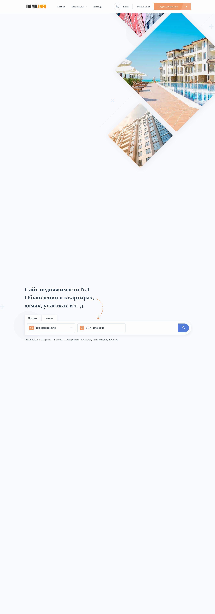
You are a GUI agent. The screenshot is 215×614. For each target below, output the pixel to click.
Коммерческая (71, 339)
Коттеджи (86, 339)
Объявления (78, 6)
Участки (58, 339)
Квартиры (46, 339)
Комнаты (113, 339)
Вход (125, 6)
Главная (61, 6)
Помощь (97, 6)
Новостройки (100, 339)
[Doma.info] (36, 7)
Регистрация (143, 6)
